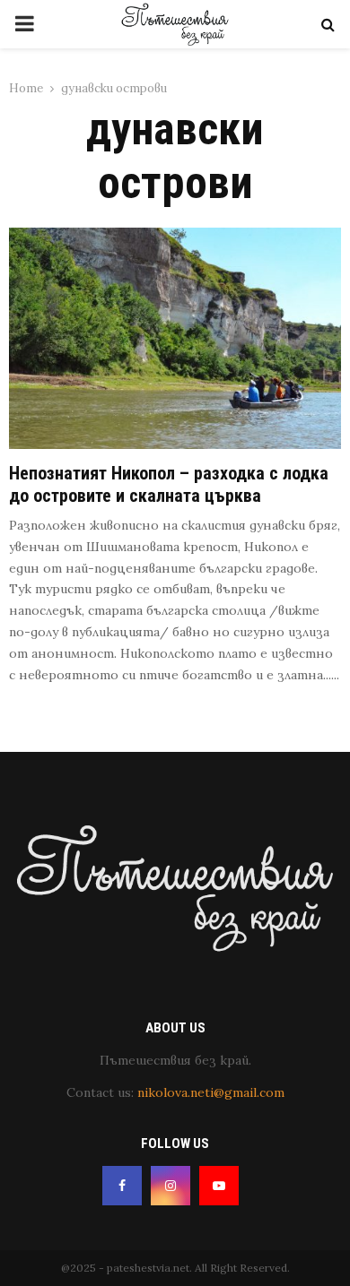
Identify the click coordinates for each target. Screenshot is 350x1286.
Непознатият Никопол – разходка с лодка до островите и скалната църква (168, 484)
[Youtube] (219, 1185)
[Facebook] (122, 1185)
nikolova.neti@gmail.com (210, 1092)
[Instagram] (170, 1185)
